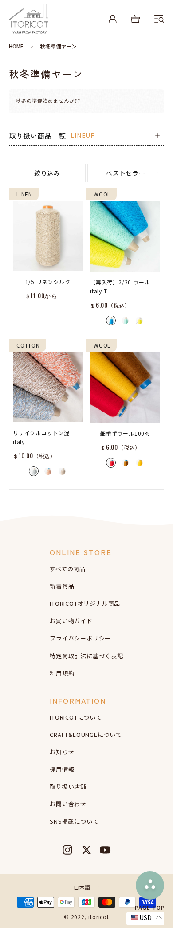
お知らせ (62, 752)
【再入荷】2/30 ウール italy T (120, 286)
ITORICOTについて (76, 717)
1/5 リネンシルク (48, 281)
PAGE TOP (150, 907)
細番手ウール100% (125, 433)
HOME (16, 46)
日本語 (82, 887)
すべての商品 (68, 568)
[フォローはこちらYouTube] (105, 850)
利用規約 (62, 673)
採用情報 (62, 769)
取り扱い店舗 (68, 786)
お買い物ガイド (71, 620)
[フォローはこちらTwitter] (86, 850)
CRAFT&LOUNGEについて (86, 734)
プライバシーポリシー (80, 638)
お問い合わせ (68, 804)
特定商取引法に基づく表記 (86, 656)
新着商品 (62, 586)
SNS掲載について (74, 821)
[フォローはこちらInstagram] (67, 850)
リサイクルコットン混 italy (41, 437)
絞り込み (47, 172)
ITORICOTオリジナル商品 (85, 603)
